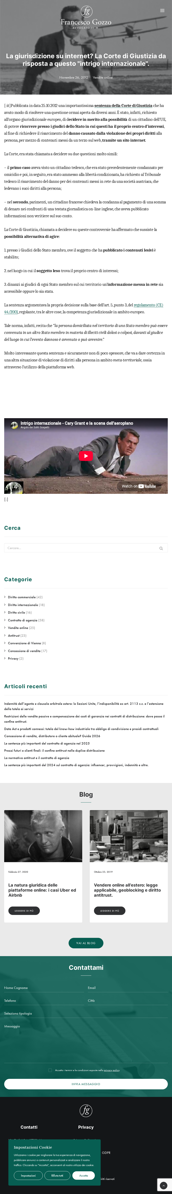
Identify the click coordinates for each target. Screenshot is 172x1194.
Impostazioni (28, 1175)
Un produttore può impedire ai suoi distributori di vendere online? (124, 890)
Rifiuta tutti (57, 1175)
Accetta (83, 1175)
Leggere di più (24, 910)
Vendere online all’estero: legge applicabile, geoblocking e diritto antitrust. (41, 890)
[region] (54, 1162)
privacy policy (111, 1070)
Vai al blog (85, 943)
